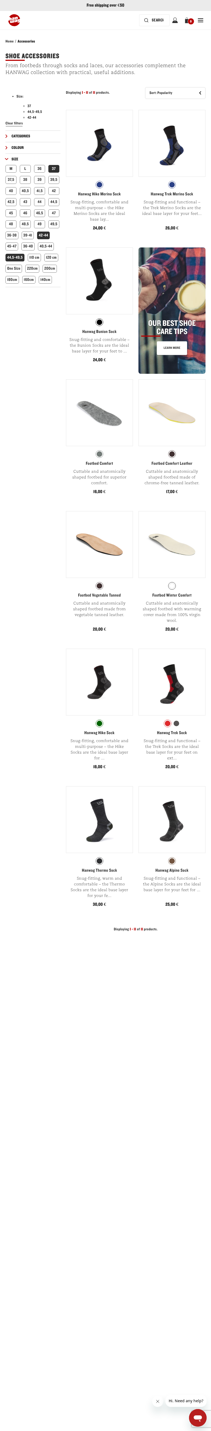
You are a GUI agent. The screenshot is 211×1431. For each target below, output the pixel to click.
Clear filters (14, 123)
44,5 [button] (53, 201)
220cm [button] (32, 268)
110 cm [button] (34, 257)
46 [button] (25, 213)
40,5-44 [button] (46, 246)
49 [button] (39, 224)
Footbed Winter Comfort (171, 595)
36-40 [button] (28, 246)
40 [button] (11, 191)
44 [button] (40, 201)
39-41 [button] (27, 235)
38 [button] (25, 179)
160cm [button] (29, 279)
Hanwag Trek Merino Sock (172, 194)
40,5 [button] (25, 191)
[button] (188, 20)
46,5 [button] (39, 213)
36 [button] (40, 168)
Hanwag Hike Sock (99, 733)
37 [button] (54, 168)
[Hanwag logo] (14, 20)
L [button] (25, 168)
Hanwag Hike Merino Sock (99, 194)
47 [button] (54, 213)
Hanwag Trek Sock (172, 733)
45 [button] (11, 213)
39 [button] (39, 179)
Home (9, 41)
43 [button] (25, 201)
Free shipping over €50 (105, 5)
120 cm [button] (51, 257)
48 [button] (11, 224)
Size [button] (15, 159)
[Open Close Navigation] (201, 20)
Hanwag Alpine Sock (172, 870)
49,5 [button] (53, 224)
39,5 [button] (53, 179)
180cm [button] (12, 279)
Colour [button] (18, 148)
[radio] (99, 185)
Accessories (26, 41)
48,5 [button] (25, 224)
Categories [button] (21, 136)
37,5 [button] (11, 179)
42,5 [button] (10, 201)
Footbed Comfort (99, 463)
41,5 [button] (40, 191)
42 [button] (54, 191)
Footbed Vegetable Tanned (99, 595)
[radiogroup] (99, 185)
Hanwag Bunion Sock (99, 331)
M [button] (11, 168)
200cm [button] (49, 268)
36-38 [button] (12, 235)
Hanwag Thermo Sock (99, 870)
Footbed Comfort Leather (172, 463)
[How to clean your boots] (172, 310)
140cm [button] (45, 279)
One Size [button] (13, 268)
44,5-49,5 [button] (15, 257)
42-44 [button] (43, 235)
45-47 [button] (11, 246)
